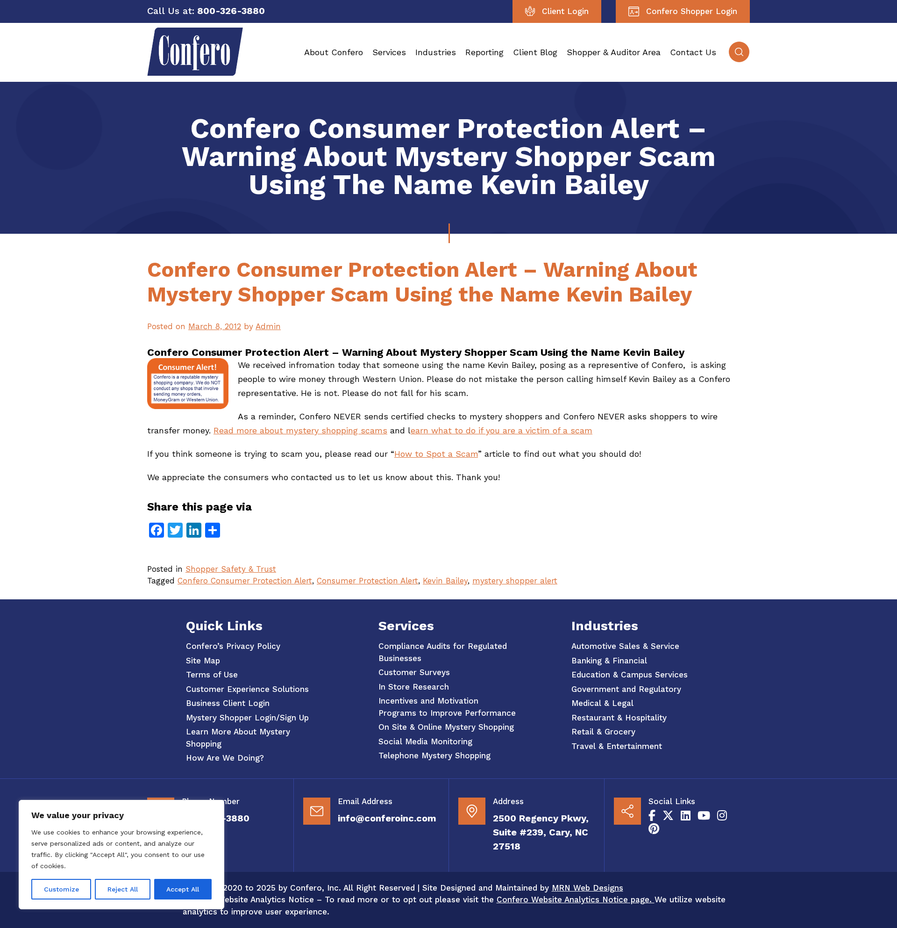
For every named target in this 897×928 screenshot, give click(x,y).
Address (508, 801)
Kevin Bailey (445, 580)
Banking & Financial (609, 660)
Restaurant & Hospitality (619, 717)
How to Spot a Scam (436, 454)
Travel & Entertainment (616, 746)
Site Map (203, 660)
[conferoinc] (195, 73)
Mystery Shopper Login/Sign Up (247, 717)
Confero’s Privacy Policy (233, 646)
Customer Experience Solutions (247, 689)
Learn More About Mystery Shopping (238, 737)
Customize (61, 889)
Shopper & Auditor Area (614, 52)
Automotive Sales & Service (625, 646)
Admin (268, 326)
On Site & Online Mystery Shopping (446, 727)
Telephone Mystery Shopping (434, 755)
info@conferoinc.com (387, 818)
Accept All (182, 889)
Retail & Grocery (603, 731)
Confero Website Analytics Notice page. (576, 899)
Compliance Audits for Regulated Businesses (442, 652)
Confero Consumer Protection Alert (245, 580)
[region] (121, 854)
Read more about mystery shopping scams (300, 430)
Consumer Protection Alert (367, 580)
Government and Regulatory (626, 689)
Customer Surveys (414, 672)
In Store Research (413, 686)
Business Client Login (228, 703)
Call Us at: (170, 10)
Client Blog (535, 52)
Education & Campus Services (629, 674)
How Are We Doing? (225, 758)
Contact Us (693, 52)
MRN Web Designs (587, 887)
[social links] (651, 815)
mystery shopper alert (514, 580)
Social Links (671, 801)
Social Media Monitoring (425, 741)
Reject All (122, 889)
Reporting (484, 52)
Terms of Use (212, 674)
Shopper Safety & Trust (230, 569)
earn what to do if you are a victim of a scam (501, 430)
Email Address (365, 801)
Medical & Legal (602, 703)
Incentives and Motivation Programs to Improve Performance (447, 707)
